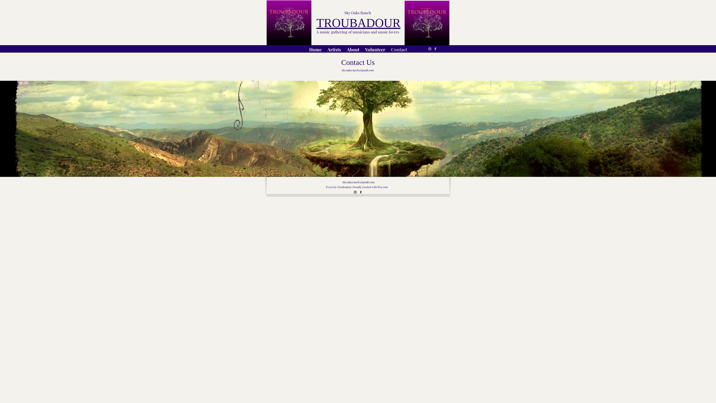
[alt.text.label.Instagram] (430, 49)
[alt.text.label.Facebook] (435, 49)
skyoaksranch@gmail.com (358, 70)
